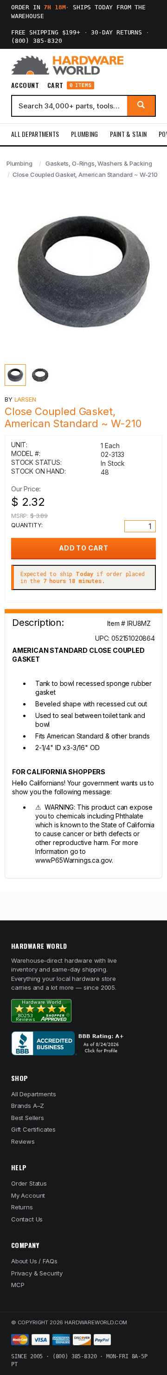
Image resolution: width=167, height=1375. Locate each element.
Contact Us (27, 1219)
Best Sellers (27, 1117)
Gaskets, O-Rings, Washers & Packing (98, 163)
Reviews (23, 1141)
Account (25, 85)
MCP (18, 1284)
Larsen (25, 399)
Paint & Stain (128, 134)
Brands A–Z (27, 1105)
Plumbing (84, 134)
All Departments (35, 134)
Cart (69, 85)
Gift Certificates (33, 1129)
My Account (28, 1195)
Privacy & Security (37, 1273)
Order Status (29, 1183)
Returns (22, 1207)
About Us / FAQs (34, 1261)
